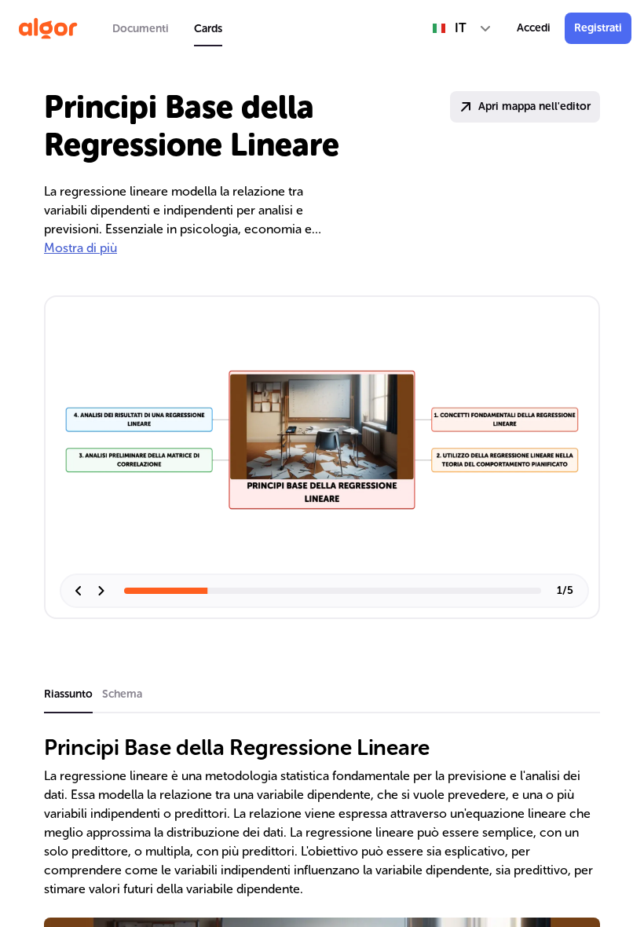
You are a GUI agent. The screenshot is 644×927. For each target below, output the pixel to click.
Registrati (598, 28)
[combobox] (462, 28)
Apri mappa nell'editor (534, 106)
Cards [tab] (208, 28)
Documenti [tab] (140, 28)
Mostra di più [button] (80, 247)
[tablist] (167, 28)
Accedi (534, 28)
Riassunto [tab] (68, 694)
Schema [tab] (122, 694)
